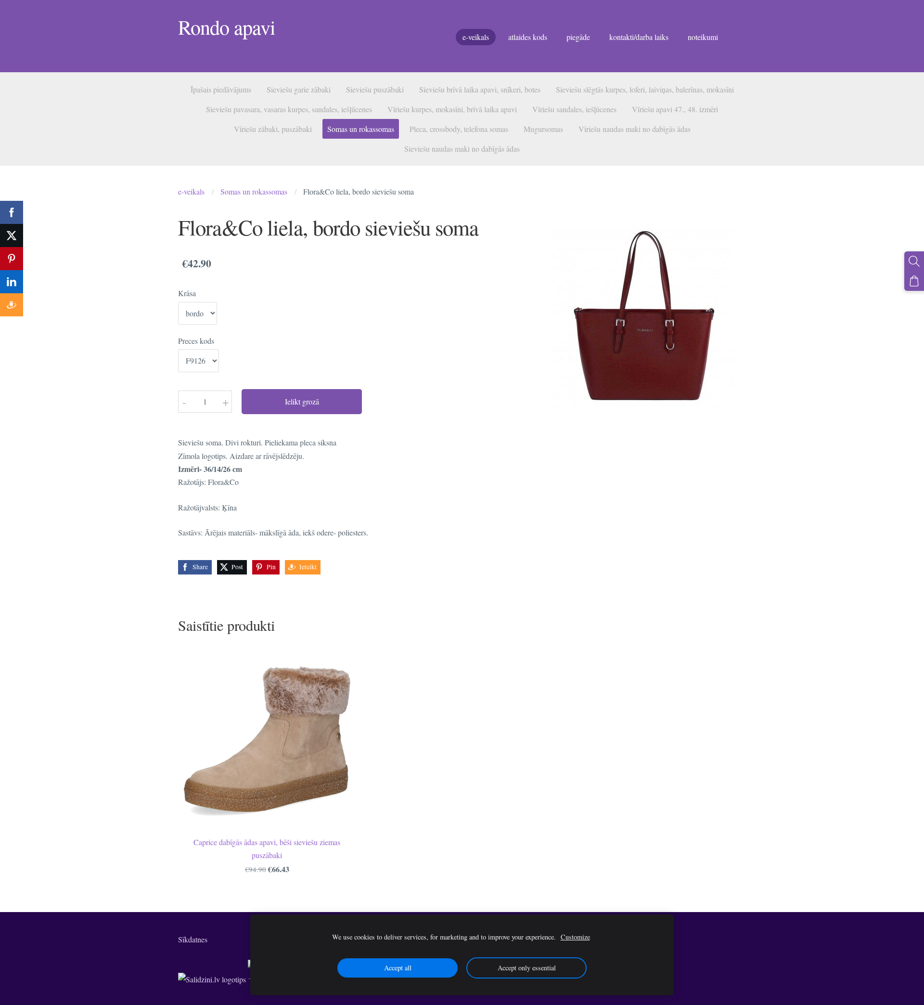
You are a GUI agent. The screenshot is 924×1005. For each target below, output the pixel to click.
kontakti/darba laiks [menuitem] (638, 37)
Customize (575, 936)
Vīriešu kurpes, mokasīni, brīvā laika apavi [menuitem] (452, 109)
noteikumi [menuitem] (703, 37)
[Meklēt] (914, 261)
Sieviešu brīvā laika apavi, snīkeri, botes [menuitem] (479, 89)
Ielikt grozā (302, 401)
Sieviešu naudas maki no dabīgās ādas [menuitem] (462, 149)
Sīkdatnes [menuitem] (192, 939)
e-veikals (191, 191)
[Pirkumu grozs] (914, 281)
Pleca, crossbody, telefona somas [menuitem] (459, 129)
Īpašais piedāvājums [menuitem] (221, 89)
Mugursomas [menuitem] (543, 129)
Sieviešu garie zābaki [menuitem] (299, 89)
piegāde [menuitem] (578, 37)
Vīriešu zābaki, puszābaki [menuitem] (273, 129)
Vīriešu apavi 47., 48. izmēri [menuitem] (675, 109)
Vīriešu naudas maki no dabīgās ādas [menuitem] (634, 129)
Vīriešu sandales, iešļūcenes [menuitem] (574, 109)
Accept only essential (527, 967)
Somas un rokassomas (253, 191)
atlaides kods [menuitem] (527, 37)
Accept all (397, 967)
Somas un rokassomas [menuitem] (360, 129)
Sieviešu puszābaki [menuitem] (375, 89)
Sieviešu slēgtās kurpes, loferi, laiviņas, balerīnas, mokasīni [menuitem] (645, 89)
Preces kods (196, 341)
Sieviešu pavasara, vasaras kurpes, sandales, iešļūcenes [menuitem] (289, 109)
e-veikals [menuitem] (475, 37)
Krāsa (187, 293)
